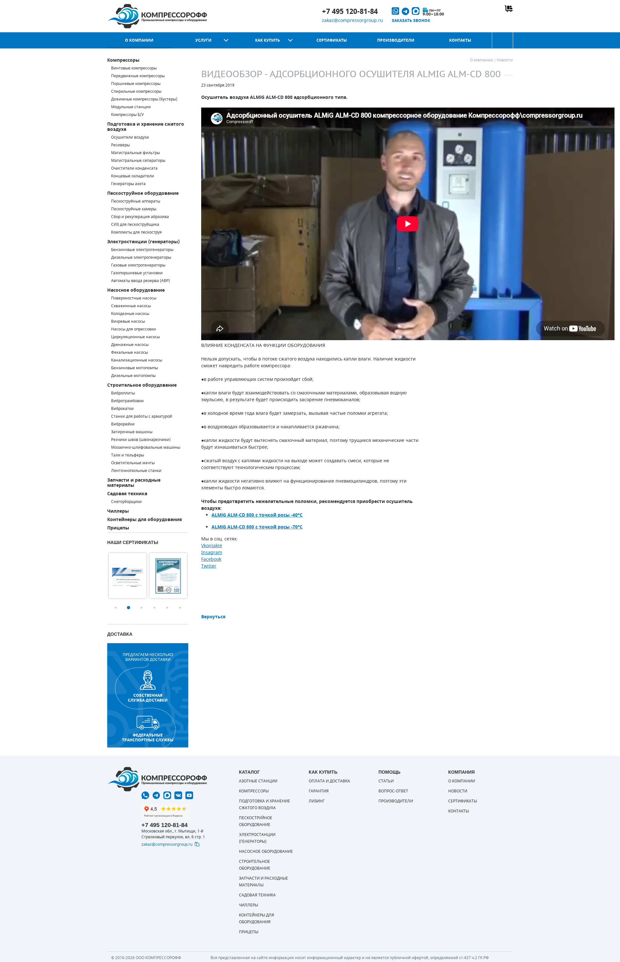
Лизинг (317, 801)
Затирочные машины (131, 432)
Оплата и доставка (329, 781)
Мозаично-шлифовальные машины (145, 447)
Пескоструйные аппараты (135, 201)
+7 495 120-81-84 (350, 11)
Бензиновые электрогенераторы (142, 250)
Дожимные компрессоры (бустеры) (144, 99)
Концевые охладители (132, 176)
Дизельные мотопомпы (133, 376)
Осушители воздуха (130, 137)
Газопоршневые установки (137, 273)
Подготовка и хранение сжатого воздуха (145, 127)
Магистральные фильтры (135, 153)
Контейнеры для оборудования (144, 519)
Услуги (203, 40)
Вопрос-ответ (393, 791)
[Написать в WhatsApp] (145, 795)
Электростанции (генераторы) (143, 241)
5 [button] (167, 608)
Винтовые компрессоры (134, 68)
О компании (139, 40)
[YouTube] (189, 795)
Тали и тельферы (127, 455)
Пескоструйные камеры (133, 209)
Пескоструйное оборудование (143, 193)
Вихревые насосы (128, 321)
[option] (127, 575)
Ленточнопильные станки (136, 471)
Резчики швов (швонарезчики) (140, 440)
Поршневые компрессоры (135, 84)
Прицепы (118, 528)
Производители (395, 40)
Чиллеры (118, 511)
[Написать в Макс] (167, 795)
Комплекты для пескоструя (136, 232)
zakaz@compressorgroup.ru (352, 20)
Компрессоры (123, 60)
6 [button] (180, 608)
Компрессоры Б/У (127, 115)
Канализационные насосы (136, 360)
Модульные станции (131, 107)
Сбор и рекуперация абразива (140, 217)
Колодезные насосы (130, 314)
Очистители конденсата (134, 168)
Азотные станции (258, 781)
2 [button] (128, 607)
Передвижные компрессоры (138, 76)
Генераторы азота (128, 184)
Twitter (208, 566)
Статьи (386, 781)
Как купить (267, 40)
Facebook (211, 559)
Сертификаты (331, 40)
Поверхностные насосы (133, 298)
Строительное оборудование (142, 385)
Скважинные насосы (131, 306)
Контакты (460, 40)
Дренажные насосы (130, 345)
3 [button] (141, 608)
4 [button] (154, 608)
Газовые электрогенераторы (138, 265)
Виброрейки (123, 424)
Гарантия (319, 791)
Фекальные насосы (129, 352)
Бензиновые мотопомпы (134, 368)
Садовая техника (127, 493)
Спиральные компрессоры (136, 91)
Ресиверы (120, 145)
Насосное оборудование (136, 290)
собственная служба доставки (148, 698)
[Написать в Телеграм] (156, 795)
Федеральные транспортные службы (147, 737)
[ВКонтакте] (178, 795)
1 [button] (116, 608)
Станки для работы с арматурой (141, 416)
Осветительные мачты (133, 463)
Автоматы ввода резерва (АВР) (140, 281)
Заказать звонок (411, 21)
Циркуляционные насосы (135, 337)
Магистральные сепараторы (138, 160)
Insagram (211, 552)
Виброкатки (122, 409)
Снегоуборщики (126, 502)
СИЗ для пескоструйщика (135, 224)
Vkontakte (211, 545)
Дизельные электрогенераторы (141, 257)
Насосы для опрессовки (133, 329)
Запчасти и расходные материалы (133, 483)
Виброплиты (123, 393)
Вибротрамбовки (127, 401)
